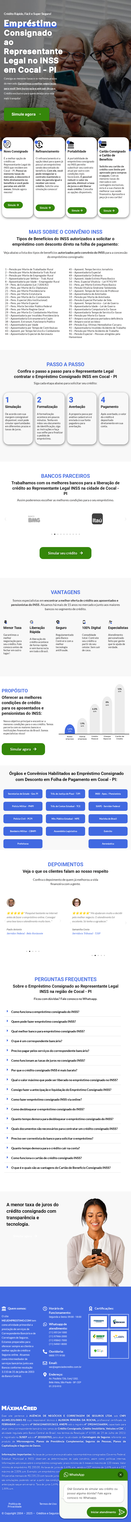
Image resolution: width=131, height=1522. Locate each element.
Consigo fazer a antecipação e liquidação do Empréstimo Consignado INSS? (61, 1090)
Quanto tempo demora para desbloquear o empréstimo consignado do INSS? (62, 1119)
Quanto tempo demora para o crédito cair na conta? (45, 1148)
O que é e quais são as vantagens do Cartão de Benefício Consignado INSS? (61, 1167)
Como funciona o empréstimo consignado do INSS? (45, 1012)
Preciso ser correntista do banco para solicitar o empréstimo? (52, 1138)
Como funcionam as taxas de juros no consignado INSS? (48, 1060)
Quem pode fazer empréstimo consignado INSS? (43, 1021)
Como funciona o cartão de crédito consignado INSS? (46, 1158)
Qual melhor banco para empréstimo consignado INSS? (48, 1031)
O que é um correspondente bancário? (36, 1041)
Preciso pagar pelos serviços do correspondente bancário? (50, 1051)
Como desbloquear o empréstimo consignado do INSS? (47, 1109)
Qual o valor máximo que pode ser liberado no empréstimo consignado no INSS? (64, 1080)
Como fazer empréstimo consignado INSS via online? (46, 1099)
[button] (5, 519)
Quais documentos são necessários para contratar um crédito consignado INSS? (64, 1129)
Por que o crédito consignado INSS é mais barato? (44, 1070)
